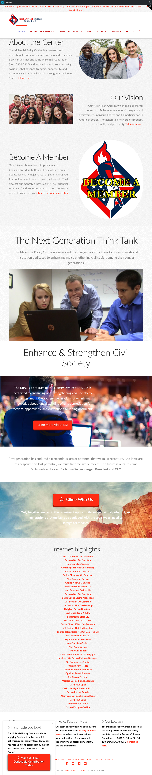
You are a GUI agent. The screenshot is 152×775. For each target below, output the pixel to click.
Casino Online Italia (78, 651)
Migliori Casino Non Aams (78, 639)
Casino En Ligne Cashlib (78, 707)
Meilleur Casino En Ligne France (78, 681)
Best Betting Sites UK (78, 617)
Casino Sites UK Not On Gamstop (78, 624)
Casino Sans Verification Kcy (78, 670)
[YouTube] (85, 763)
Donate (98, 759)
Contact (108, 759)
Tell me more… (26, 78)
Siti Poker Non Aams (77, 704)
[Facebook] (67, 763)
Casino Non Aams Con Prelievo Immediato (113, 6)
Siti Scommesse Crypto (78, 662)
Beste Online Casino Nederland (78, 598)
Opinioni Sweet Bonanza (77, 673)
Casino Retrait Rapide (78, 692)
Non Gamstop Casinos (77, 564)
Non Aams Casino (78, 647)
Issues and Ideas (77, 759)
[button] (149, 7)
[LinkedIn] (79, 763)
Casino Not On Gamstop (52, 6)
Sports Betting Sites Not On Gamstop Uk (78, 632)
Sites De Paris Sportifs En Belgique (77, 655)
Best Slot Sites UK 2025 (78, 613)
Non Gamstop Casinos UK (78, 587)
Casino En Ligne (78, 685)
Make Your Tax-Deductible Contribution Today (29, 762)
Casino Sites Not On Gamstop (78, 575)
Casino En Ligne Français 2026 (77, 688)
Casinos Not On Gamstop (78, 560)
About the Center (56, 759)
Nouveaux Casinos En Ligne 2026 (78, 696)
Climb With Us (79, 500)
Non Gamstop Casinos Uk (78, 590)
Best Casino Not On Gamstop (78, 556)
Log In (9, 2)
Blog (89, 759)
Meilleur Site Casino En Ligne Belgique (77, 658)
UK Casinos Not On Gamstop (78, 605)
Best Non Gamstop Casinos (78, 620)
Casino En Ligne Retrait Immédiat (21, 6)
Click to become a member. (52, 193)
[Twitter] (73, 763)
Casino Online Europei (78, 6)
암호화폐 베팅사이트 (78, 666)
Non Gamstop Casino (78, 579)
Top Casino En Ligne (78, 677)
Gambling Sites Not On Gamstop (77, 568)
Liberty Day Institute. (75, 770)
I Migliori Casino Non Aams (78, 609)
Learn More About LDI (52, 424)
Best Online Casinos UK (78, 636)
